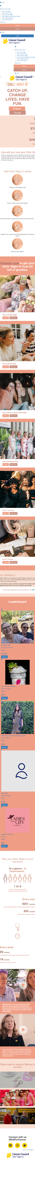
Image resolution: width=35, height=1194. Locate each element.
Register (24, 66)
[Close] (34, 76)
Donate (24, 70)
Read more (13, 318)
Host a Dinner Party (7, 13)
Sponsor (4, 657)
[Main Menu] (0, 76)
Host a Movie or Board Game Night (11, 16)
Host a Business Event (8, 18)
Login (17, 36)
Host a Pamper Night (7, 14)
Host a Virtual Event (7, 19)
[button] (17, 1080)
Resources (17, 63)
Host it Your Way (6, 11)
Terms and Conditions (28, 1150)
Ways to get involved (20, 50)
